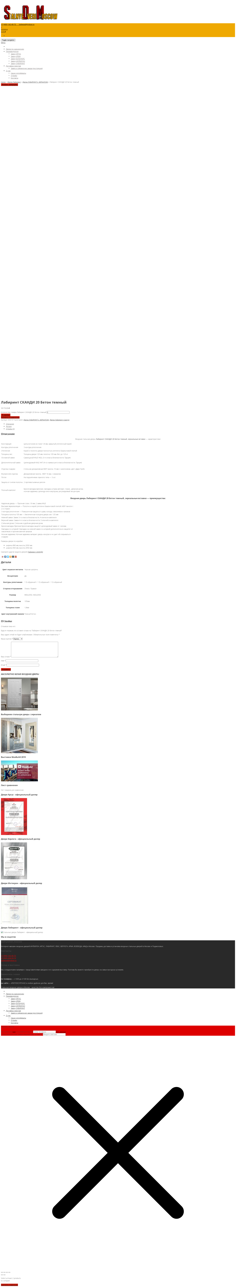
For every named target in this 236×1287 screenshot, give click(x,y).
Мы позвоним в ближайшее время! (17, 1032)
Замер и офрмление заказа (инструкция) (27, 68)
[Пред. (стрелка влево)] (2, 1274)
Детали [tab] (9, 426)
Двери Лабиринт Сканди (59, 420)
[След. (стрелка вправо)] (4, 1274)
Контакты (14, 78)
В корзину (5, 415)
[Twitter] (8, 556)
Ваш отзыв (6, 656)
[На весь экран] (4, 1272)
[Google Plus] (15, 556)
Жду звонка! (61, 1032)
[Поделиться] (7, 1272)
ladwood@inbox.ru (8, 960)
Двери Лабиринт (14, 82)
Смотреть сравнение (9, 1285)
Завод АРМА (16, 56)
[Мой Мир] (13, 556)
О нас (8, 71)
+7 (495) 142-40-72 (8, 955)
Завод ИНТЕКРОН (18, 61)
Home (3, 82)
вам (14, 1032)
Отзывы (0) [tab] (10, 429)
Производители (12, 51)
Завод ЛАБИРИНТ (18, 63)
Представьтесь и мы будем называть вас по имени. (21, 1034)
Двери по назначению (15, 49)
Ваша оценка (7, 639)
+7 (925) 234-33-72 (8, 958)
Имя (3, 660)
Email (4, 665)
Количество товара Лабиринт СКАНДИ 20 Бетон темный (23, 412)
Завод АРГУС (16, 54)
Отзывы (14, 75)
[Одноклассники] (10, 556)
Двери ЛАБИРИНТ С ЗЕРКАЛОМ (35, 82)
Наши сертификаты (18, 73)
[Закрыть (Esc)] (9, 1272)
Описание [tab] (10, 424)
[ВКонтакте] (5, 556)
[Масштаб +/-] (2, 1272)
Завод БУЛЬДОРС (18, 58)
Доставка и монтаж (13, 66)
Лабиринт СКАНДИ (35, 552)
